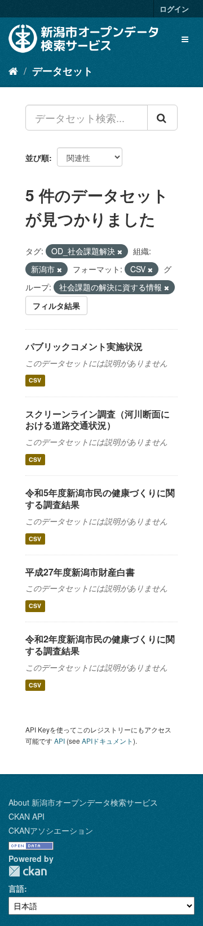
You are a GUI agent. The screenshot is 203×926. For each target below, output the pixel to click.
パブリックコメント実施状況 (84, 346)
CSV (35, 380)
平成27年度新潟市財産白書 (80, 571)
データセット (62, 71)
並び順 (37, 157)
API (59, 740)
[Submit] (162, 118)
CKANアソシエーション (50, 830)
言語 (16, 888)
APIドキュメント (107, 740)
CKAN (27, 871)
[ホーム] (13, 70)
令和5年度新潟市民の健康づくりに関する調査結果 (100, 498)
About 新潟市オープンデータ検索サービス (83, 802)
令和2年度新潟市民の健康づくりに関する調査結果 (100, 644)
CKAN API (26, 816)
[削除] (119, 251)
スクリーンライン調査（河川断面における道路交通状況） (97, 419)
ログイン (174, 8)
